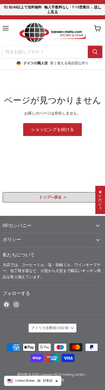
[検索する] (95, 52)
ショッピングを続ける (52, 129)
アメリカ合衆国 (50, 328)
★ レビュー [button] (100, 200)
